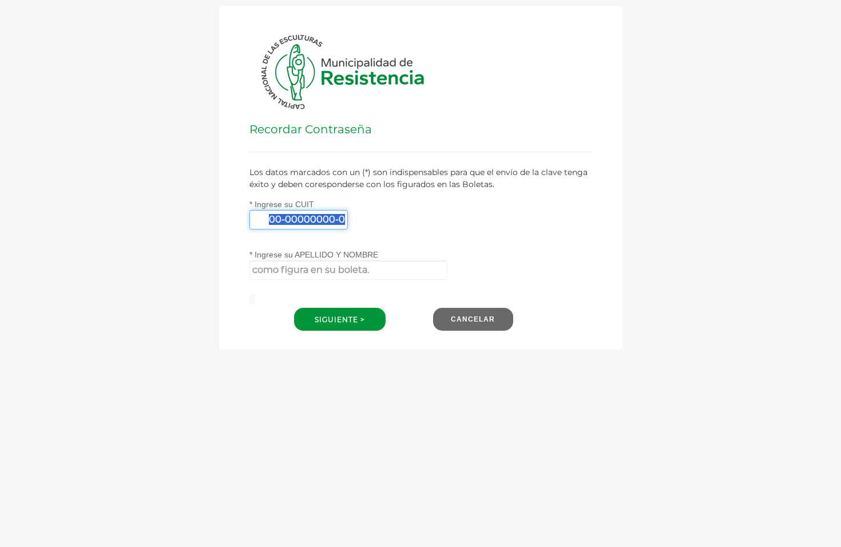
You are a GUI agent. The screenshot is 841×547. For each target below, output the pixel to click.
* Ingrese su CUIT (281, 204)
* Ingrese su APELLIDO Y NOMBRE (313, 254)
